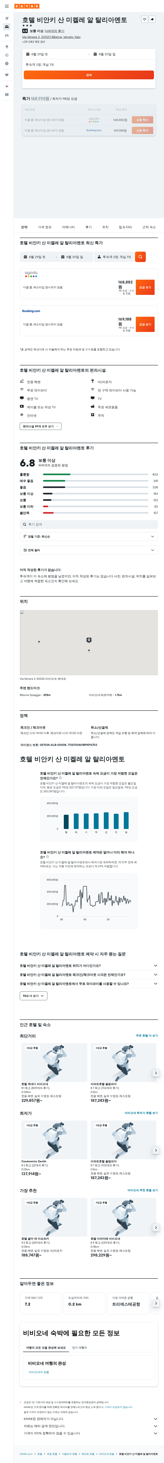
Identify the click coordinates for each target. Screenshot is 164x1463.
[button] (6, 6)
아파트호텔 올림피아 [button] (104, 1084)
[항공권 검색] (7, 18)
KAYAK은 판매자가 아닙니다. (44, 1419)
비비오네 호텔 (106, 1453)
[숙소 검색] (7, 27)
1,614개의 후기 (54, 31)
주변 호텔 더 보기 (147, 1035)
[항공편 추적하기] (7, 55)
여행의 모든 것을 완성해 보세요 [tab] (46, 1347)
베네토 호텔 (88, 1453)
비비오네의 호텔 (39, 1372)
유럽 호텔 (52, 1453)
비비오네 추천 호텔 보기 (143, 1190)
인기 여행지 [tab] (79, 1347)
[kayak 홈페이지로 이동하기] (26, 6)
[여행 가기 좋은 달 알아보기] (7, 63)
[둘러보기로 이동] (7, 47)
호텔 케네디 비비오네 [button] (34, 1084)
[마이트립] (7, 75)
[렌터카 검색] (7, 35)
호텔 (39, 1453)
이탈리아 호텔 (69, 1453)
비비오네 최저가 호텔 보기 (141, 1113)
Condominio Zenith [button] (33, 1161)
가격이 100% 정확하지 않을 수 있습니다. (52, 1433)
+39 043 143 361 (33, 42)
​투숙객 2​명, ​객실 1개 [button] (40, 65)
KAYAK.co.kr (26, 1453)
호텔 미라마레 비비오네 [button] (105, 1238)
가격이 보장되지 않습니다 (118, 1407)
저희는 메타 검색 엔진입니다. (44, 1426)
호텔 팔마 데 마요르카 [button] (35, 1238)
